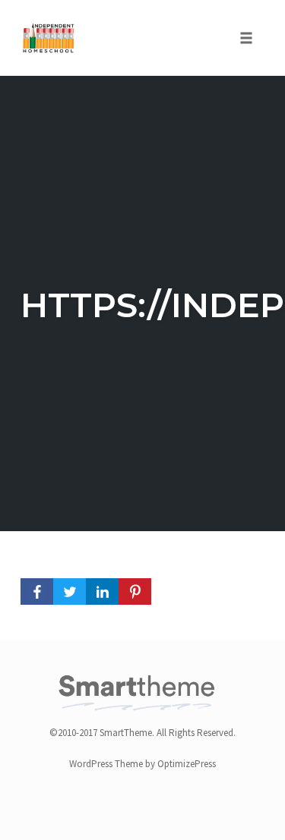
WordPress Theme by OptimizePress (142, 763)
